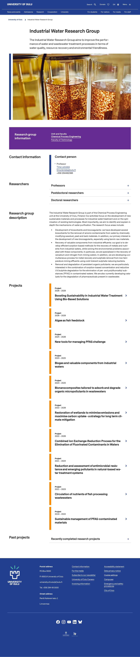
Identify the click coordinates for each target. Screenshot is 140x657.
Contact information (80, 566)
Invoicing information (81, 583)
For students (92, 12)
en (117, 6)
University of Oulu (15, 19)
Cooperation (52, 12)
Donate (102, 4)
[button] (127, 4)
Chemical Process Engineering (66, 136)
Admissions (28, 12)
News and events (13, 12)
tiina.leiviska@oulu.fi (66, 170)
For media (117, 12)
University (64, 12)
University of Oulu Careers (83, 579)
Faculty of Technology (61, 139)
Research (40, 12)
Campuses (108, 579)
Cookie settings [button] (111, 575)
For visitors (105, 12)
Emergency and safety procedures (113, 585)
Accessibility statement (114, 566)
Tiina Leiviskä (63, 167)
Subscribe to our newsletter (84, 575)
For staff (127, 12)
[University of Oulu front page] (24, 4)
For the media (78, 571)
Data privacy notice (112, 571)
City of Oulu (109, 590)
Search (89, 4)
